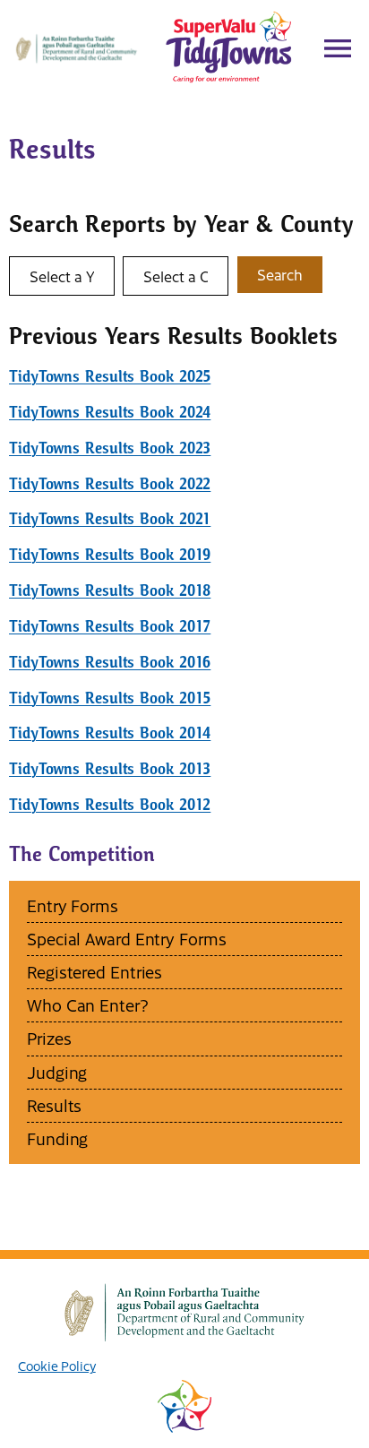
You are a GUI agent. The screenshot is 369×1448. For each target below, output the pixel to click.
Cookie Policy (57, 1366)
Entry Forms (72, 905)
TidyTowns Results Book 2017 (109, 626)
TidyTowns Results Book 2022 (109, 484)
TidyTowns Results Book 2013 (109, 769)
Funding (57, 1138)
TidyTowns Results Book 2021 (109, 519)
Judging (57, 1072)
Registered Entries (94, 972)
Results (54, 1105)
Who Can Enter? (88, 1005)
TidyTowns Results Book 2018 (109, 591)
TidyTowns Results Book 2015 (109, 698)
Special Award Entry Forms (127, 938)
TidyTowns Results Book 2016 (109, 662)
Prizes (49, 1038)
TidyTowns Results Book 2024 (109, 412)
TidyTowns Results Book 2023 (109, 448)
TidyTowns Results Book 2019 (109, 555)
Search (280, 274)
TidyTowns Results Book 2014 (109, 733)
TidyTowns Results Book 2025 (109, 376)
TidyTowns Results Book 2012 (109, 805)
